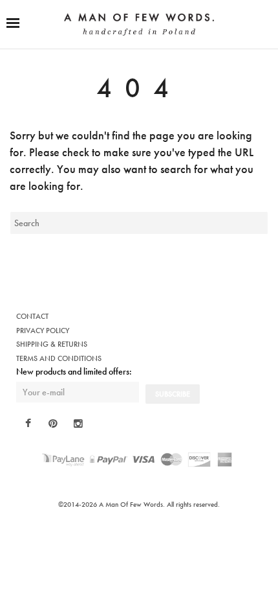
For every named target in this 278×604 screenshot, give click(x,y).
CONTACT (32, 316)
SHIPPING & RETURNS (51, 344)
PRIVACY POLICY (42, 330)
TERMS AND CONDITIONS (59, 358)
